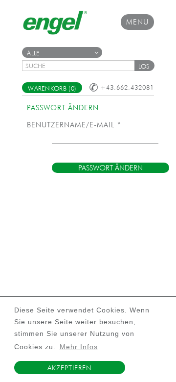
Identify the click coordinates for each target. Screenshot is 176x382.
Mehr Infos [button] (79, 347)
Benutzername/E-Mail (74, 124)
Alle (33, 53)
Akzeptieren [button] (69, 367)
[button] (144, 65)
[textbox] (81, 65)
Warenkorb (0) (52, 88)
